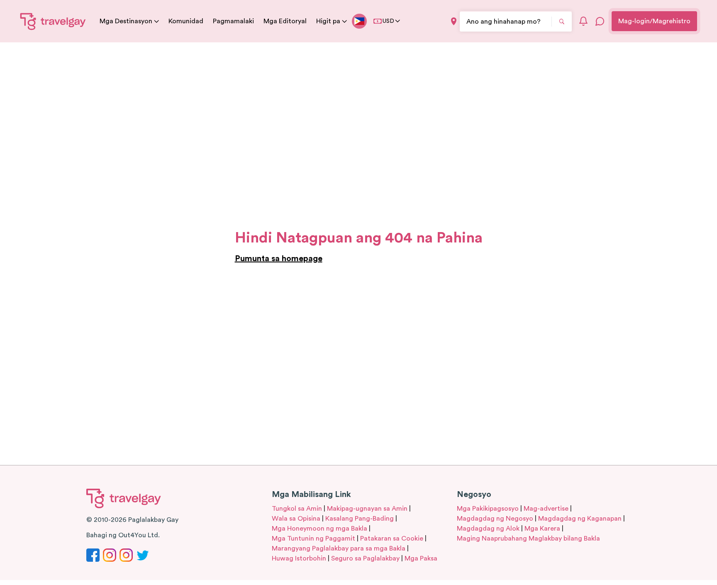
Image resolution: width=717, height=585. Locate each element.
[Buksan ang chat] (600, 21)
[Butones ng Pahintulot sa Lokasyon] (453, 21)
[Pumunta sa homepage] (53, 21)
